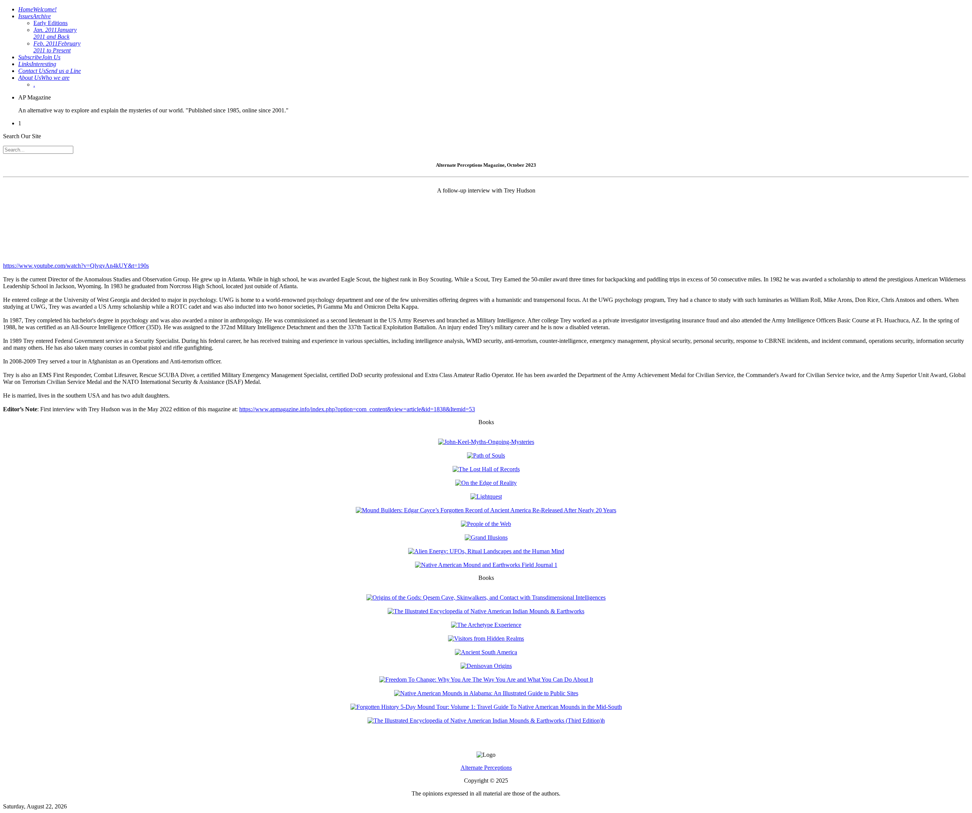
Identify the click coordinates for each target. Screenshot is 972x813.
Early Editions (50, 23)
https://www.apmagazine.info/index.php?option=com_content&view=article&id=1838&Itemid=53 (357, 409)
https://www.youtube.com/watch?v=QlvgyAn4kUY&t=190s (76, 265)
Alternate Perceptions (486, 767)
